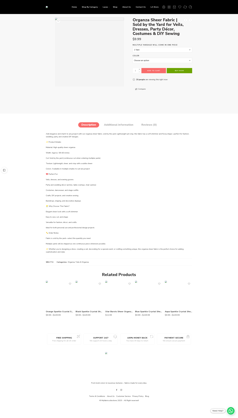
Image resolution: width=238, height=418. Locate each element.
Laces (105, 7)
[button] (231, 411)
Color (136, 56)
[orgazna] (89, 52)
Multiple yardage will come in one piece (155, 45)
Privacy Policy (137, 396)
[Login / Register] (163, 7)
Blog (147, 396)
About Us (126, 7)
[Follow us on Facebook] (117, 390)
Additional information (118, 125)
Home (74, 7)
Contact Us (141, 7)
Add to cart (153, 71)
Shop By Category (90, 7)
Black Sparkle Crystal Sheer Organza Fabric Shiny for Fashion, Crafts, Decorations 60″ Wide (89, 311)
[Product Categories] (169, 7)
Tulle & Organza (82, 262)
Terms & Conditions (97, 396)
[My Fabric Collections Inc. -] (57, 7)
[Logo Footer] (119, 365)
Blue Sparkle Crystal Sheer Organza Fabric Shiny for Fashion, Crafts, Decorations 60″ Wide (148, 311)
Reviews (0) (149, 125)
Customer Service (123, 396)
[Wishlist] (58, 21)
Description (88, 125)
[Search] (190, 7)
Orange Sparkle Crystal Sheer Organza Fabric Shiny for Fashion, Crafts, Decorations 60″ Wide (59, 311)
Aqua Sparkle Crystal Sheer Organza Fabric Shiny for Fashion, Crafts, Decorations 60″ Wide (178, 311)
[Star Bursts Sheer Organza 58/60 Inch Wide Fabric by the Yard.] (119, 294)
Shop (115, 7)
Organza (71, 262)
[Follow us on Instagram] (121, 390)
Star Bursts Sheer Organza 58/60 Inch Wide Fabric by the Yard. (119, 311)
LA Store (155, 7)
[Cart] (174, 7)
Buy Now (179, 71)
